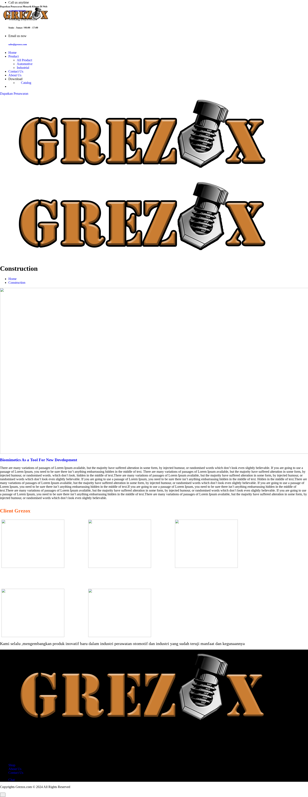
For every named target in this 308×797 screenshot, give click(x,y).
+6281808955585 (17, 11)
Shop (11, 765)
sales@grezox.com (17, 44)
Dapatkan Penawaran (14, 93)
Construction (16, 282)
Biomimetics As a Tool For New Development (38, 460)
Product (13, 56)
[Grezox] (154, 137)
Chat (11, 780)
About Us (14, 75)
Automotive (24, 64)
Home (12, 52)
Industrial (23, 67)
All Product (24, 60)
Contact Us (15, 71)
